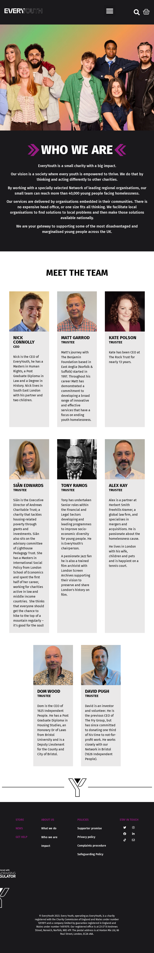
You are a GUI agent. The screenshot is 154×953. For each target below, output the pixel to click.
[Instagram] (133, 827)
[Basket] (146, 10)
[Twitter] (125, 827)
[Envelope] (133, 840)
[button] (110, 10)
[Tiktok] (125, 840)
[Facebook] (125, 834)
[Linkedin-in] (133, 834)
